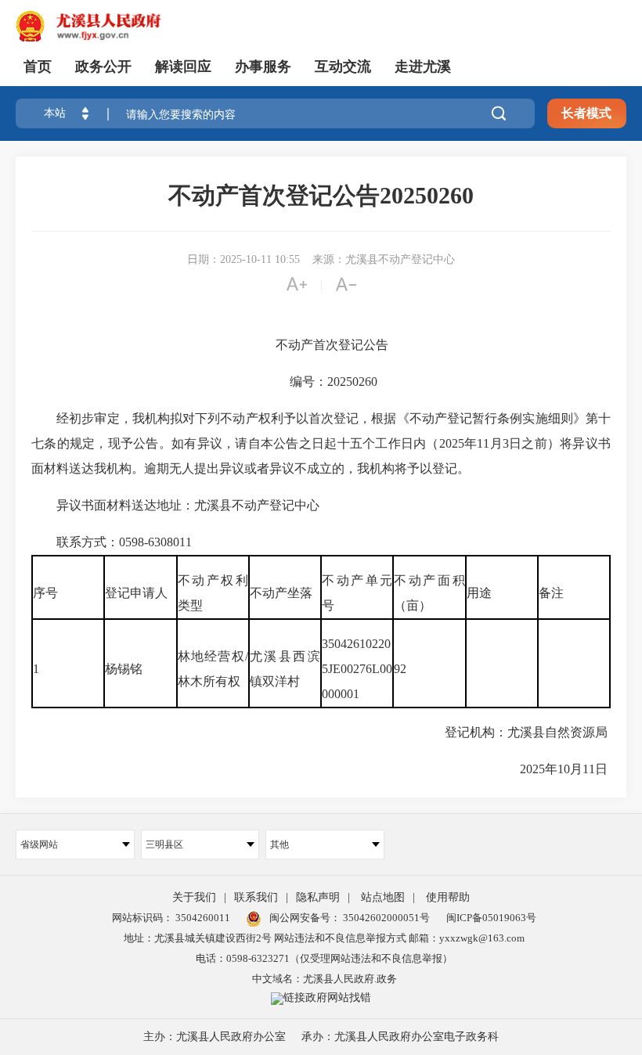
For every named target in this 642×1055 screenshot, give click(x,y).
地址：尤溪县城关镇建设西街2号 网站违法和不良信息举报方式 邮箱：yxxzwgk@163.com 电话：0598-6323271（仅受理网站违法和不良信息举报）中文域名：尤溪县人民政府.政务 (324, 958)
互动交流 (343, 66)
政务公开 (103, 66)
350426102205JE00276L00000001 (357, 668)
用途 (481, 593)
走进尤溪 (423, 66)
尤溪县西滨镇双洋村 (285, 669)
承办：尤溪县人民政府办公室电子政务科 (400, 1036)
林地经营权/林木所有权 (213, 669)
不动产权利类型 (213, 593)
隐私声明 (318, 897)
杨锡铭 (125, 668)
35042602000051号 (386, 918)
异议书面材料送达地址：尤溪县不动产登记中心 (177, 505)
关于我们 (194, 897)
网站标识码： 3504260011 (171, 918)
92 (401, 668)
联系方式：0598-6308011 (114, 542)
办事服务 (263, 66)
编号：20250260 (321, 381)
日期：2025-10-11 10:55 (243, 259)
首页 (37, 66)
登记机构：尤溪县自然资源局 (515, 732)
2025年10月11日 (553, 769)
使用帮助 (448, 897)
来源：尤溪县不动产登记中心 (383, 259)
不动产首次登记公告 (321, 344)
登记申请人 (138, 593)
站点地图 (383, 897)
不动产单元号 (357, 593)
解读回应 (183, 66)
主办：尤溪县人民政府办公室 (214, 1036)
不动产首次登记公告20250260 (321, 195)
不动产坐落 (283, 593)
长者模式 (586, 113)
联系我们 (256, 897)
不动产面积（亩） (429, 593)
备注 (553, 593)
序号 (47, 593)
